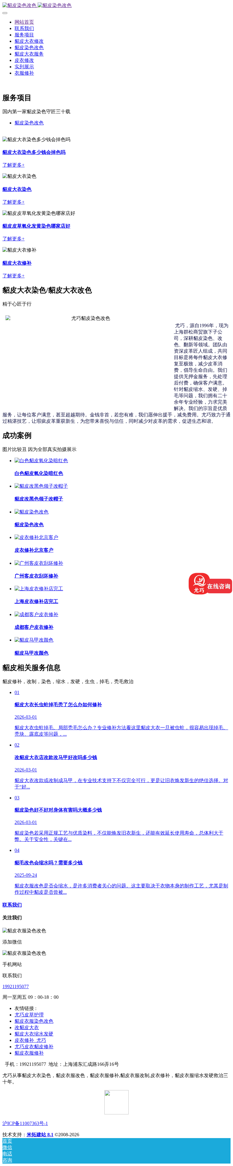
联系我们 (12, 904)
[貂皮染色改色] (116, 5)
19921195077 (15, 986)
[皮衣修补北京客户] (36, 537)
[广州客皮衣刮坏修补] (39, 563)
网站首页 (24, 22)
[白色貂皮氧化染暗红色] (41, 460)
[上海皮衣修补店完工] (39, 588)
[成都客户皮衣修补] (36, 614)
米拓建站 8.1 (40, 1134)
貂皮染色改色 (29, 122)
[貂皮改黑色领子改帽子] (41, 486)
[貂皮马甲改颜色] (34, 639)
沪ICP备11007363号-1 (25, 1123)
